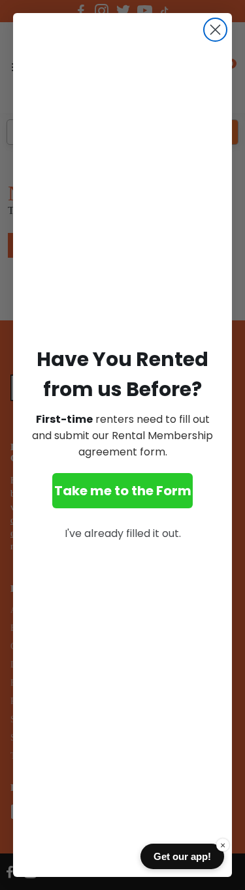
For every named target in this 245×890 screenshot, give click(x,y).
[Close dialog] (215, 29)
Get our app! (182, 856)
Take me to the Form (122, 491)
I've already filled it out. (123, 533)
